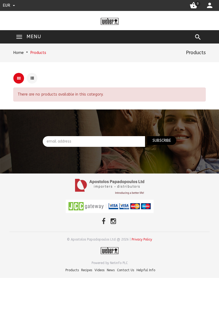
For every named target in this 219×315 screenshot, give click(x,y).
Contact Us (125, 270)
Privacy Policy (142, 239)
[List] (32, 78)
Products (38, 52)
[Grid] (18, 78)
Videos (99, 270)
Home (18, 52)
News (111, 270)
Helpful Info (145, 270)
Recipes (86, 270)
